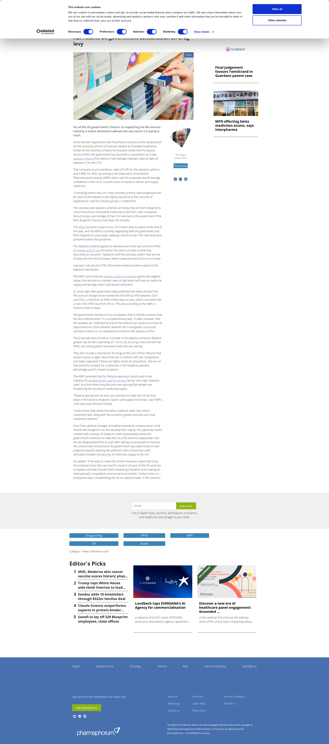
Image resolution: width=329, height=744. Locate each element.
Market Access (104, 666)
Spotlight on (249, 666)
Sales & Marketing (215, 666)
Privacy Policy (199, 710)
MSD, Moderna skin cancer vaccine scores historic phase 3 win (102, 576)
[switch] (122, 31)
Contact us (174, 710)
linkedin (79, 716)
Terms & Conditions (234, 696)
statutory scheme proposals (120, 276)
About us (173, 696)
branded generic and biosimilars (106, 380)
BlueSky (85, 716)
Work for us (229, 703)
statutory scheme (83, 158)
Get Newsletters (86, 708)
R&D (185, 666)
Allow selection (277, 20)
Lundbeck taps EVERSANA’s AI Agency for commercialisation (160, 605)
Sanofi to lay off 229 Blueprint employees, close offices (103, 619)
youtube (74, 716)
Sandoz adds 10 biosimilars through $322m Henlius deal (101, 596)
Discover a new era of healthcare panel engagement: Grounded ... (225, 607)
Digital (76, 666)
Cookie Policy (199, 703)
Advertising (174, 703)
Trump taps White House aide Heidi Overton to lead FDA (100, 587)
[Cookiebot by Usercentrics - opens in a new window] (45, 31)
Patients (162, 666)
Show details (202, 31)
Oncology (135, 666)
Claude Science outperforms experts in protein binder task (102, 610)
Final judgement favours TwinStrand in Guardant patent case (234, 71)
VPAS (81, 227)
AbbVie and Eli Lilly (88, 250)
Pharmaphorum (99, 732)
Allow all (277, 9)
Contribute (197, 696)
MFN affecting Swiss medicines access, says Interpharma (234, 125)
